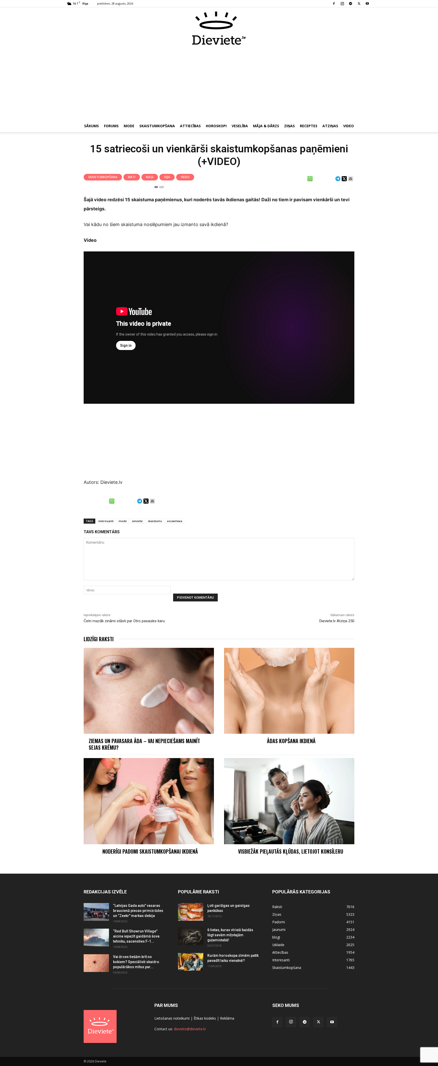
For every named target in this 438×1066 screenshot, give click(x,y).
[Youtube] (367, 3)
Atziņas (330, 125)
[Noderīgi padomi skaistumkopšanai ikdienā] (149, 801)
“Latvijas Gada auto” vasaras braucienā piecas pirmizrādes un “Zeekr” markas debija (138, 911)
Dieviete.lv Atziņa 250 (336, 621)
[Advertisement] (219, 83)
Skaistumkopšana (157, 125)
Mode (129, 125)
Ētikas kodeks (205, 1018)
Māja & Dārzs (266, 125)
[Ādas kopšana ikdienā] (289, 691)
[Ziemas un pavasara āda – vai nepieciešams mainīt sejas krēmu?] (149, 691)
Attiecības (190, 125)
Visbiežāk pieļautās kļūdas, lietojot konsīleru (291, 851)
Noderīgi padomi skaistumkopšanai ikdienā (150, 851)
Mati (131, 177)
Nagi (149, 177)
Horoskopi (216, 125)
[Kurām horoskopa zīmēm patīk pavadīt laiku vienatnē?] (190, 962)
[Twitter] (359, 3)
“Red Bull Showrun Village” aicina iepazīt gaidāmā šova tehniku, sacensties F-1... (136, 936)
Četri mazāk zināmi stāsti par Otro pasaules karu (124, 621)
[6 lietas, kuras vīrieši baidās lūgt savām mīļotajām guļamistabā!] (190, 936)
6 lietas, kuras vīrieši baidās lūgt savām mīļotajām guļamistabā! (230, 935)
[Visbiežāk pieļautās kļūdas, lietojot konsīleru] (289, 801)
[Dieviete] (219, 28)
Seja (167, 177)
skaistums (155, 521)
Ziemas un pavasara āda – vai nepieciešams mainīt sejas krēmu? (144, 744)
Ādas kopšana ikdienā (291, 741)
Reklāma (227, 1018)
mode (123, 521)
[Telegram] (350, 3)
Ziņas (289, 125)
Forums (111, 125)
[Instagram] (342, 3)
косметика (174, 521)
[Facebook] (334, 3)
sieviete (137, 521)
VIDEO (348, 125)
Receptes (308, 125)
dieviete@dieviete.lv (190, 1028)
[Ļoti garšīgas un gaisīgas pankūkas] (190, 912)
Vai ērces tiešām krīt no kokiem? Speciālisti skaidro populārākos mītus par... (136, 962)
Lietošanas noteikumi (172, 1018)
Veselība (240, 125)
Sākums (91, 125)
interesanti (106, 521)
